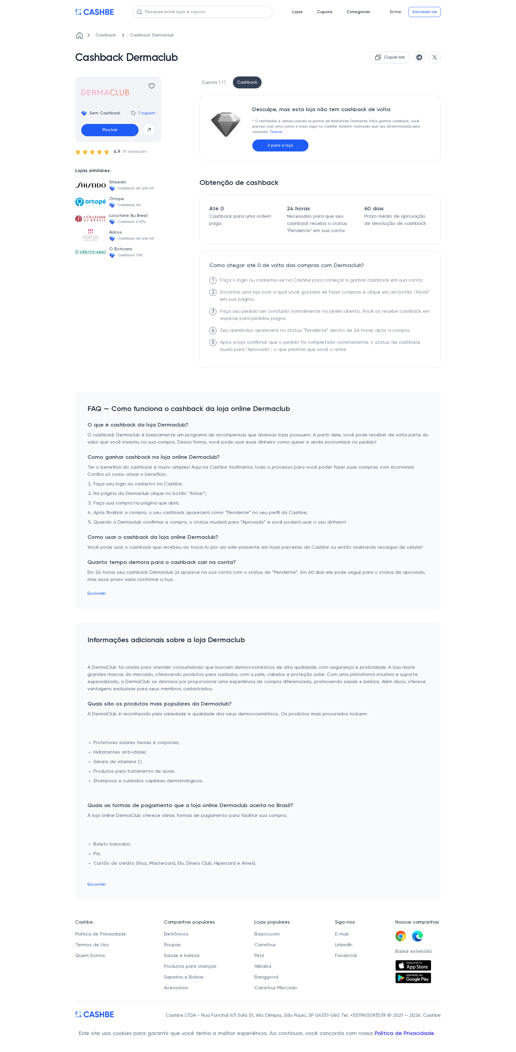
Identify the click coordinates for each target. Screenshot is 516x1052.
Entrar (395, 12)
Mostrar (109, 130)
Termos (276, 132)
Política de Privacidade (405, 1033)
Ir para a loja (280, 145)
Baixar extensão (413, 951)
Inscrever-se (424, 12)
